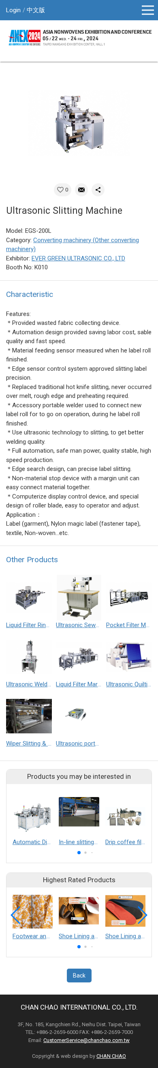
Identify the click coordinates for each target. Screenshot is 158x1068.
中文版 (36, 10)
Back (79, 975)
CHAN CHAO (111, 1056)
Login (13, 10)
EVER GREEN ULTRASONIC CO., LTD (78, 258)
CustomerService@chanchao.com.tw (86, 1040)
